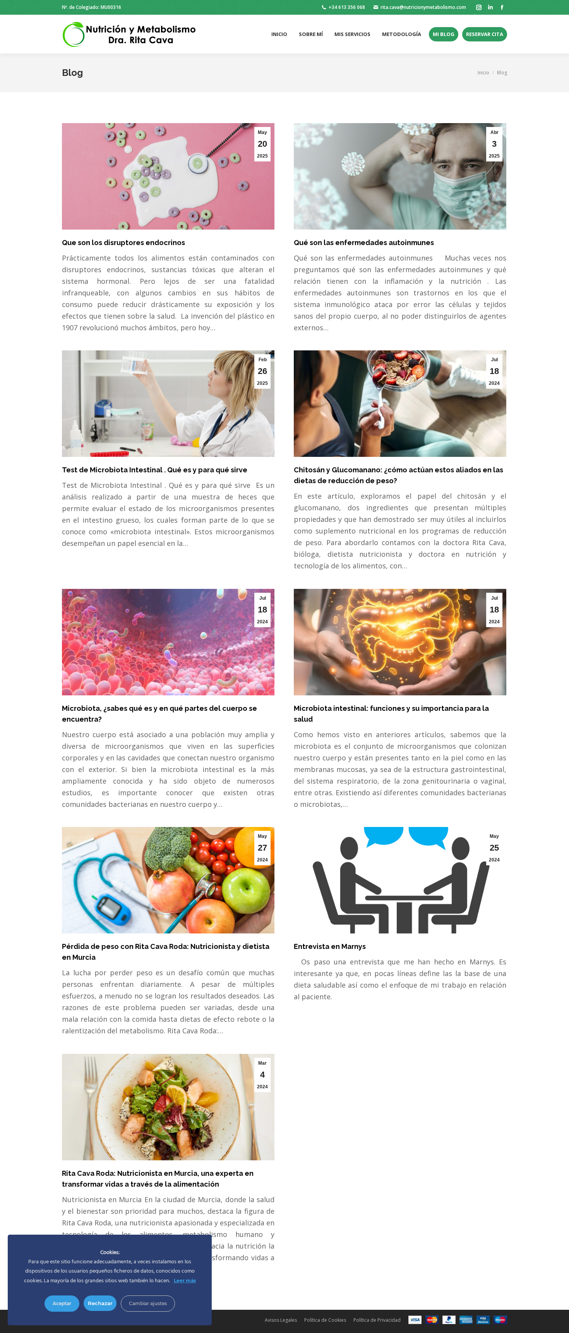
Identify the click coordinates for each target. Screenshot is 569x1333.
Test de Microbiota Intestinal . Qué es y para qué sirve (155, 470)
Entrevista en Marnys (330, 946)
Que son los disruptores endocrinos (123, 242)
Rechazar (100, 1303)
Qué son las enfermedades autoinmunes (364, 242)
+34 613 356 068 (347, 7)
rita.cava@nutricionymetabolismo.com (423, 7)
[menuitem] (279, 34)
